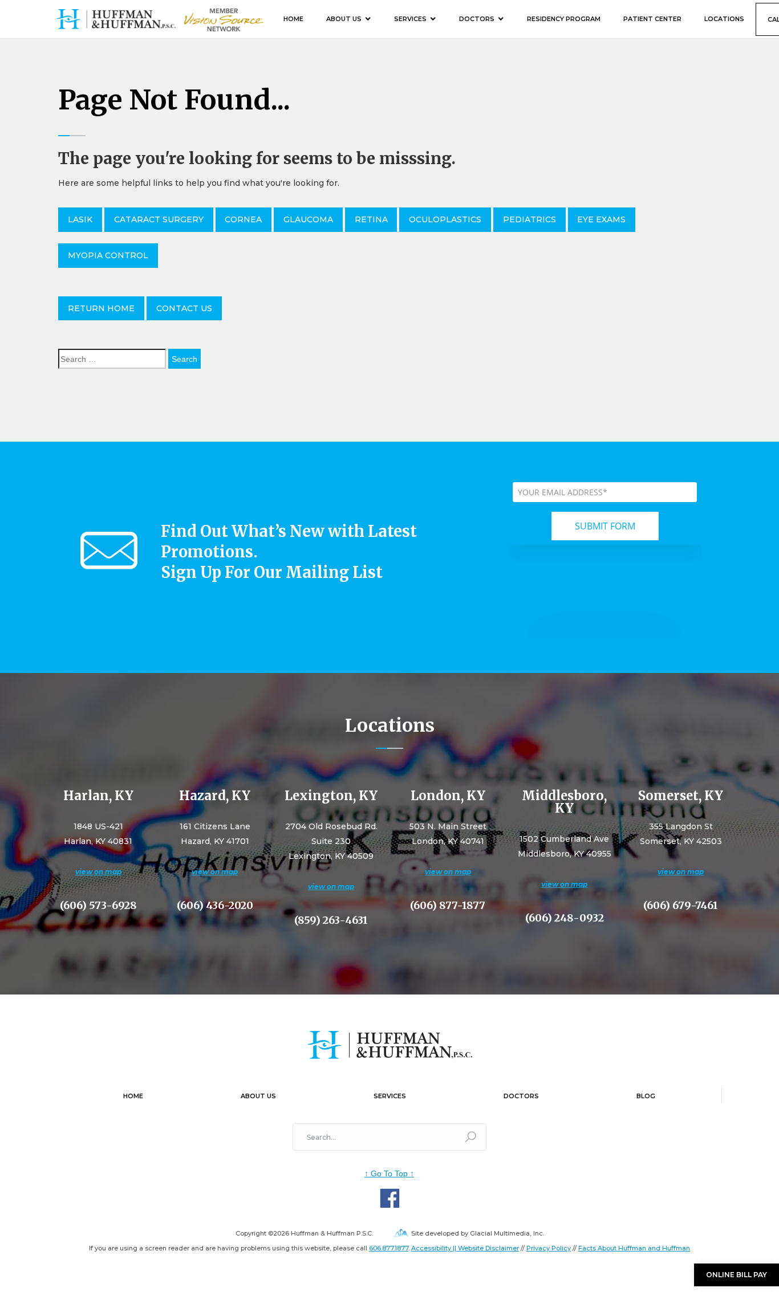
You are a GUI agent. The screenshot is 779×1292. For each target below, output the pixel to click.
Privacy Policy (548, 1248)
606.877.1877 (388, 1248)
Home (293, 19)
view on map (98, 871)
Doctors (476, 19)
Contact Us (184, 308)
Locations (724, 19)
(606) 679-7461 (680, 905)
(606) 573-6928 (98, 905)
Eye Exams (601, 219)
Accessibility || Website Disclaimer (465, 1248)
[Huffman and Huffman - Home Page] (116, 19)
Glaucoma (308, 219)
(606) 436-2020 (215, 905)
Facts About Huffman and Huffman (634, 1248)
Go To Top (389, 1173)
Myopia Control (108, 255)
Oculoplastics (445, 219)
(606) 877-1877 (447, 905)
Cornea (243, 219)
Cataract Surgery (159, 219)
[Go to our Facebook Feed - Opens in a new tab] (390, 1198)
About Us (344, 19)
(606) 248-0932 (564, 918)
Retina (371, 219)
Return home (101, 308)
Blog (645, 1096)
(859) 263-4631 (331, 920)
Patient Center (652, 19)
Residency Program (564, 19)
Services (410, 19)
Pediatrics (529, 219)
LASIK (80, 219)
